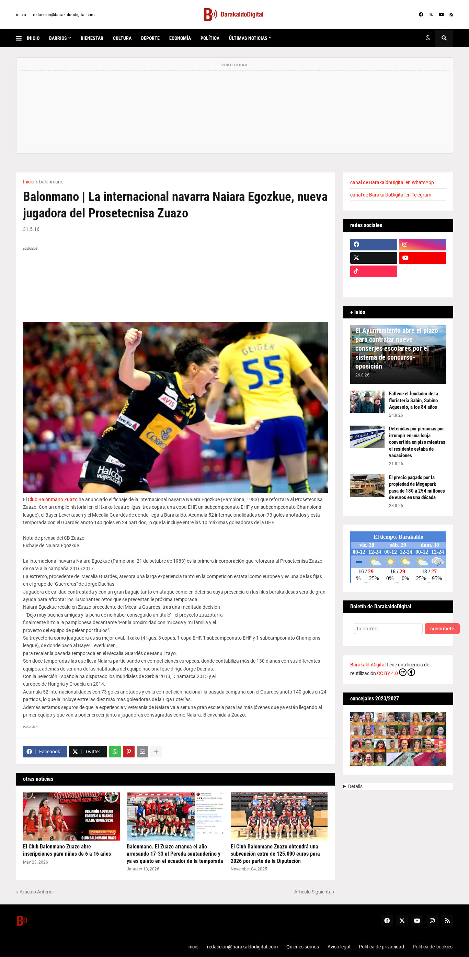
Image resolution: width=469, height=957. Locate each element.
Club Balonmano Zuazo (53, 499)
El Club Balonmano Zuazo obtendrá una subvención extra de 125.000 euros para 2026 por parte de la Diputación (275, 853)
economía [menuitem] (180, 38)
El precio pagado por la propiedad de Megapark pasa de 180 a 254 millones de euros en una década (417, 487)
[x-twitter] (431, 15)
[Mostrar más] (156, 751)
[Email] (142, 751)
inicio (21, 14)
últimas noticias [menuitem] (248, 38)
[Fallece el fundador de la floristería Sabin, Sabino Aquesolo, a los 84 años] (367, 402)
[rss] (451, 15)
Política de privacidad (381, 946)
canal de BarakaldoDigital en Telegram (390, 195)
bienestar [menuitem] (92, 38)
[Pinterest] (129, 751)
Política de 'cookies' (433, 946)
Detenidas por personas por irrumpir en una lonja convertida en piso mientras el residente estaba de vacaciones (417, 442)
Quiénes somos (302, 946)
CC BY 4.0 (387, 673)
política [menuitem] (210, 38)
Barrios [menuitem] (58, 38)
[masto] (374, 285)
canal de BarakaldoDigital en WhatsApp (392, 182)
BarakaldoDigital (368, 664)
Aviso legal (339, 946)
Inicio (28, 181)
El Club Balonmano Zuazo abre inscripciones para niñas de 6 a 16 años (67, 850)
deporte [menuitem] (150, 38)
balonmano (51, 181)
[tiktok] (374, 271)
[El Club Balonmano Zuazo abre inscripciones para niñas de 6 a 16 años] (71, 816)
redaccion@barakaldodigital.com (64, 14)
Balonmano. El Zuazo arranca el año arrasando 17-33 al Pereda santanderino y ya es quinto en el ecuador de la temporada (175, 853)
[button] (21, 38)
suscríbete (442, 629)
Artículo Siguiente (312, 891)
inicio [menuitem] (33, 38)
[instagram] (422, 244)
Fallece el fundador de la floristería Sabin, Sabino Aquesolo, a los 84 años (413, 400)
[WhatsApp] (115, 751)
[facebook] (421, 15)
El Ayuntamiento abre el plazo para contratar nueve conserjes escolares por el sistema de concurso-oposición (396, 348)
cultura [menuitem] (122, 38)
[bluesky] (422, 271)
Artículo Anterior (37, 891)
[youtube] (441, 15)
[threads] (422, 285)
